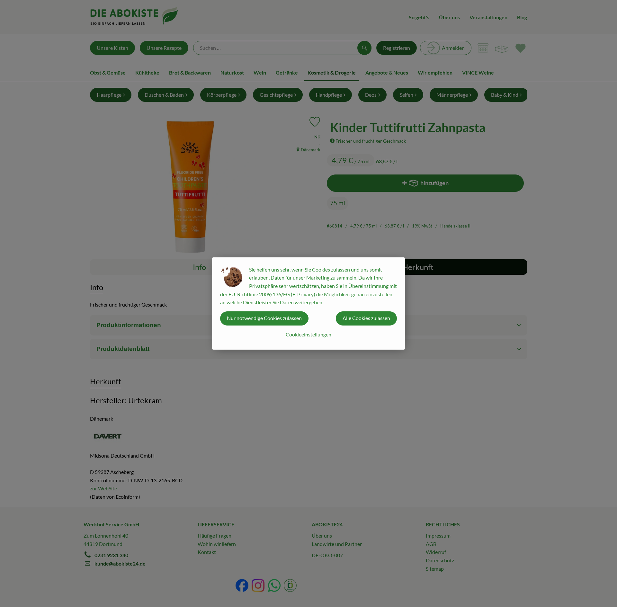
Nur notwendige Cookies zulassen (264, 318)
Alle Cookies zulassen (366, 318)
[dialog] (308, 303)
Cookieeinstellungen (308, 334)
